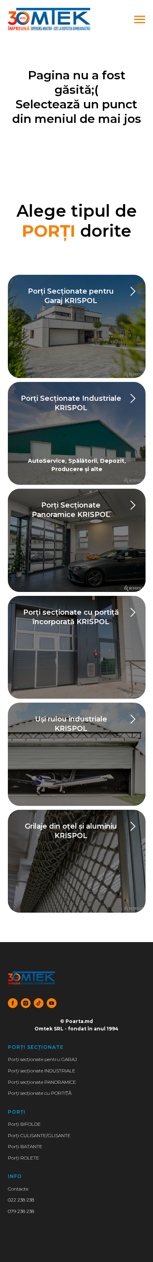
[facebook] (13, 1003)
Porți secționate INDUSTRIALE (41, 1071)
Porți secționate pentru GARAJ (42, 1059)
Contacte (18, 1189)
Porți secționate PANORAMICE (42, 1082)
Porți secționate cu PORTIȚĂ (39, 1093)
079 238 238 (21, 1211)
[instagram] (26, 1003)
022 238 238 (21, 1200)
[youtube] (51, 1003)
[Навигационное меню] (139, 20)
